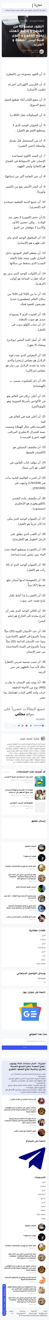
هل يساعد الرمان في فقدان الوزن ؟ (23, 1099)
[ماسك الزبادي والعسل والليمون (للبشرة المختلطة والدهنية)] (41, 1280)
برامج (43, 1199)
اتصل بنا (11, 1312)
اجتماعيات (41, 948)
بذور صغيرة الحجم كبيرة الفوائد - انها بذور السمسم (20, 897)
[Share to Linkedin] (22, 726)
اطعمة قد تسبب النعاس (21, 803)
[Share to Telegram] (18, 726)
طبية (4, 1300)
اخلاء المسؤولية (43, 1312)
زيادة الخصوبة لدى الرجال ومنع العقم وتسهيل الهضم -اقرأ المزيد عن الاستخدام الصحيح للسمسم (22, 1289)
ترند (44, 956)
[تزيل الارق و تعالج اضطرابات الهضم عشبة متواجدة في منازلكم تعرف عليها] (41, 908)
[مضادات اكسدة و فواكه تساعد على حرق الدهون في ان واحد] (40, 794)
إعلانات (42, 940)
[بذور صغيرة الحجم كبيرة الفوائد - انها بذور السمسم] (41, 898)
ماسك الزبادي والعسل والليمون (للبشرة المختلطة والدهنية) (20, 1278)
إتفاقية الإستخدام (33, 1312)
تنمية (43, 960)
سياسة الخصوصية (21, 1312)
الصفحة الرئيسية (37, 21)
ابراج (43, 944)
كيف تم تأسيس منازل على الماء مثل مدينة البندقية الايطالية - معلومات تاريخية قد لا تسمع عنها (22, 877)
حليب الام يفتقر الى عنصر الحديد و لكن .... (20, 917)
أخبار (43, 936)
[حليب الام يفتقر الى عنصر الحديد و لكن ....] (41, 918)
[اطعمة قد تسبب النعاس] (40, 807)
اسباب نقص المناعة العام (26, 887)
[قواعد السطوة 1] (41, 858)
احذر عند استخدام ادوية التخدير (19, 777)
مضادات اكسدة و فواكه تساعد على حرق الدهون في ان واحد (19, 791)
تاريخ (43, 952)
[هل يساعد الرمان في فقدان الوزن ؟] (41, 1101)
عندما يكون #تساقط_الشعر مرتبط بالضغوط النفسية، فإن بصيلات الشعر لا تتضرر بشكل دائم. (20, 1121)
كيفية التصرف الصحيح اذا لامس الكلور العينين (27, 1079)
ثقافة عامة (24, 21)
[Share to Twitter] (31, 726)
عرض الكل (6, 772)
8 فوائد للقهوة (30, 846)
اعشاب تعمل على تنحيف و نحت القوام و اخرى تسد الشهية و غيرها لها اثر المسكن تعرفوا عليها (20, 1110)
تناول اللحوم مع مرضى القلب (25, 1131)
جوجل (43, 1219)
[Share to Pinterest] (26, 726)
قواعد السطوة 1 (30, 856)
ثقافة (43, 1211)
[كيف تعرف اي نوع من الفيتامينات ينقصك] (41, 868)
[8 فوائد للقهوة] (41, 848)
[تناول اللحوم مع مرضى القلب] (41, 1132)
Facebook (41, 979)
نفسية (4, 1312)
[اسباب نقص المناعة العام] (41, 888)
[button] (14, 726)
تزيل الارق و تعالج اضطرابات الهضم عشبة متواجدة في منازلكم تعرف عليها (21, 907)
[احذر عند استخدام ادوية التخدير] (40, 781)
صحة (4, 1306)
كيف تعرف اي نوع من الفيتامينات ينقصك (20, 866)
